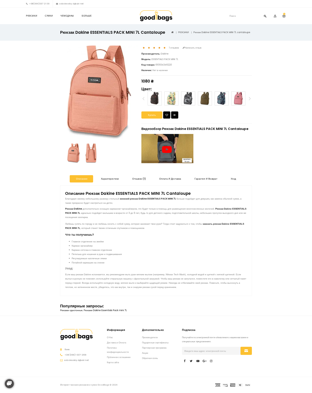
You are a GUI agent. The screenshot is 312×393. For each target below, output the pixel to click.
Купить (152, 115)
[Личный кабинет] (275, 16)
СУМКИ (49, 15)
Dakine (165, 53)
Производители (150, 337)
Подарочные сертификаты (155, 342)
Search (265, 16)
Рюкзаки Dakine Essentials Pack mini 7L (105, 310)
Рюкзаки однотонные (71, 310)
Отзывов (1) (139, 178)
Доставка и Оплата (116, 342)
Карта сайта (113, 362)
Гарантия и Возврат (205, 178)
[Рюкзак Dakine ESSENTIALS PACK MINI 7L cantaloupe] (73, 153)
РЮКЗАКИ (31, 15)
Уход (233, 178)
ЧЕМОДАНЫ (67, 15)
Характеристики (109, 178)
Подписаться (246, 351)
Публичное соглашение (118, 357)
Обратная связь (150, 358)
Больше (87, 15)
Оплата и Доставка (170, 178)
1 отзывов (174, 47)
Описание (81, 178)
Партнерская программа (154, 347)
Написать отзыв (193, 47)
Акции (145, 353)
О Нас (110, 337)
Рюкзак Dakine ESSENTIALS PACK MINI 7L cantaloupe (221, 32)
